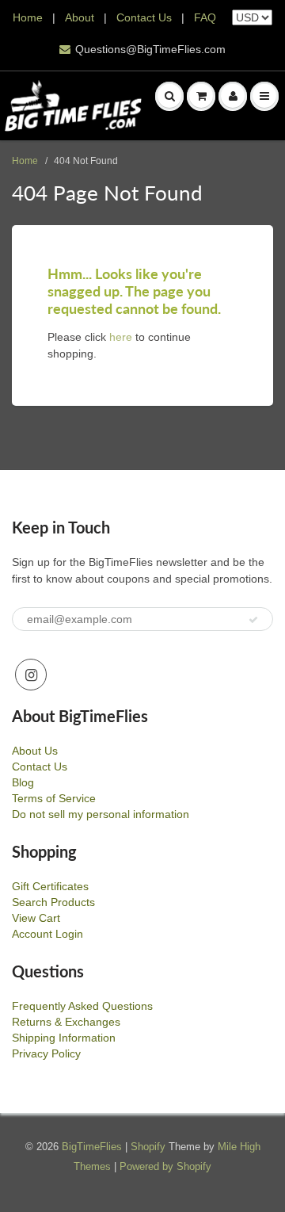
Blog (23, 782)
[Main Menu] (264, 96)
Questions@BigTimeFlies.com (150, 49)
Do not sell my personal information (100, 814)
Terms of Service (54, 798)
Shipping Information (64, 1037)
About (81, 17)
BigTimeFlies (92, 1147)
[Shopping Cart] (201, 96)
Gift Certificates (50, 886)
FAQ (205, 17)
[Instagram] (31, 674)
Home (28, 17)
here (120, 337)
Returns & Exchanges (66, 1021)
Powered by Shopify (165, 1166)
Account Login (47, 933)
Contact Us (144, 17)
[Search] (169, 96)
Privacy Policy (46, 1053)
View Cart (36, 918)
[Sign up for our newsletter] (253, 620)
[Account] (233, 96)
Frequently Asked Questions (82, 1006)
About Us (35, 750)
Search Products (53, 902)
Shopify (148, 1147)
